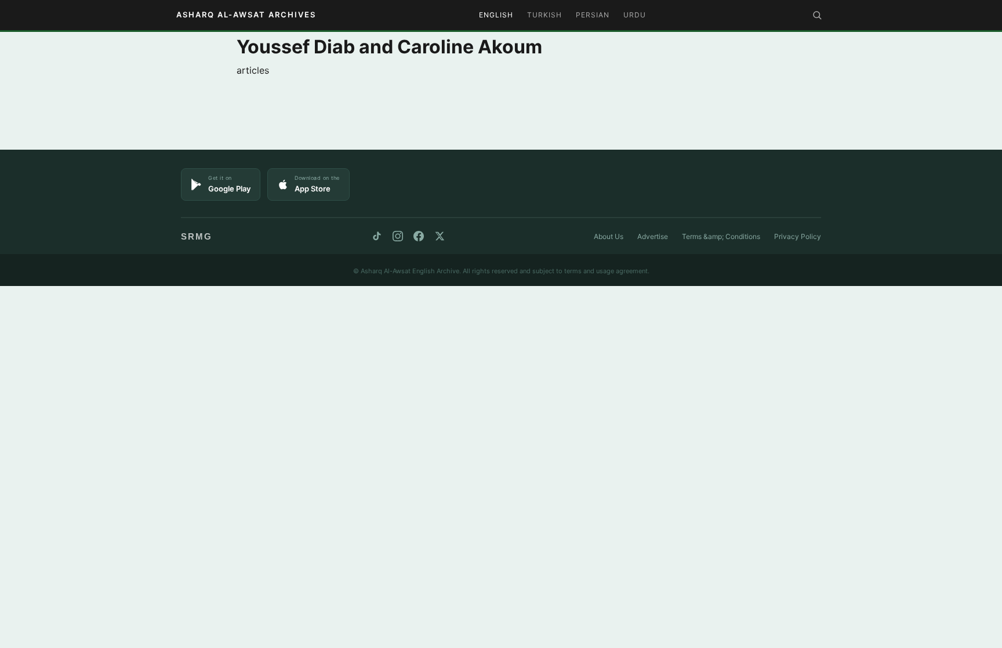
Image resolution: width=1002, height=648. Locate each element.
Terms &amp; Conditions (721, 236)
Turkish (544, 14)
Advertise (652, 236)
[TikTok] (377, 236)
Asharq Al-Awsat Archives (246, 14)
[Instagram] (398, 236)
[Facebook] (418, 236)
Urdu (634, 14)
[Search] (817, 15)
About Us (608, 236)
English (496, 14)
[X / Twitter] (439, 236)
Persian (592, 14)
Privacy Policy (797, 236)
